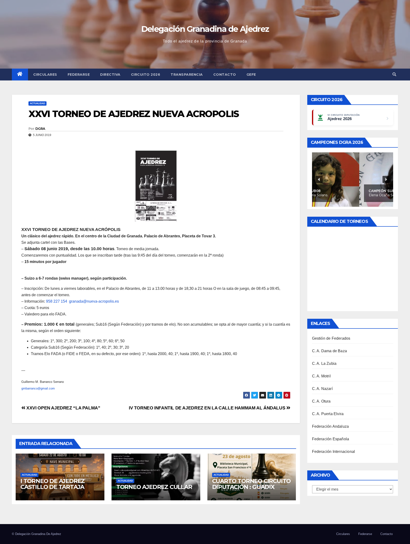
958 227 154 (56, 301)
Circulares (45, 74)
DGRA (40, 129)
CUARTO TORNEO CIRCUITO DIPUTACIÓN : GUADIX (251, 484)
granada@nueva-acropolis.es (94, 301)
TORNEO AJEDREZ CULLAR (154, 486)
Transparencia (187, 74)
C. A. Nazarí (322, 389)
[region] (352, 179)
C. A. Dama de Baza (329, 351)
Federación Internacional (333, 452)
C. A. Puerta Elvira (328, 414)
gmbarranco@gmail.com (38, 388)
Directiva (110, 74)
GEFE (251, 74)
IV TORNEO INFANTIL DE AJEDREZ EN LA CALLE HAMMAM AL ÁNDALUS (207, 407)
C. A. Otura (321, 401)
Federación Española (330, 439)
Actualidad (37, 103)
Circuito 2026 (145, 74)
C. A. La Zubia (324, 363)
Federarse (79, 74)
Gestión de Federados (331, 338)
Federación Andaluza (330, 426)
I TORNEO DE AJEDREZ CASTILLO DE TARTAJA (52, 484)
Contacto (224, 74)
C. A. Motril (321, 376)
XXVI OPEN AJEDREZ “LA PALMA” (62, 407)
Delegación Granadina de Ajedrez (205, 29)
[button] (394, 74)
